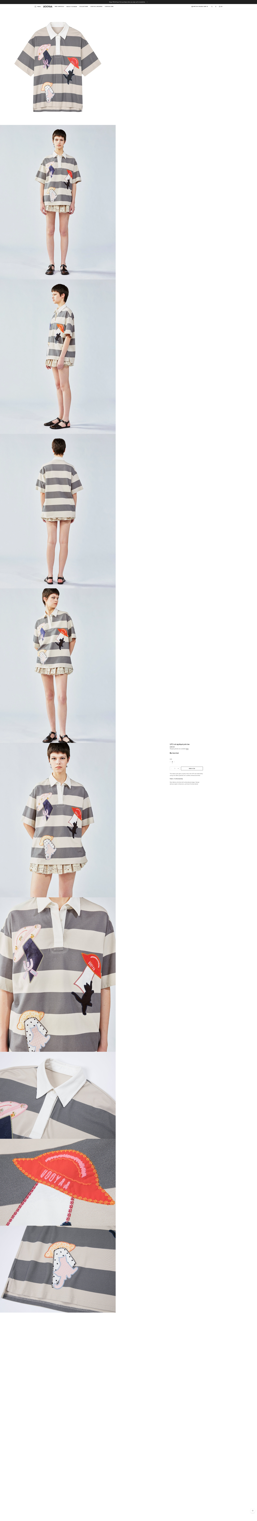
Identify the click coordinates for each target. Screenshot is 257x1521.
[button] (199, 6)
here (187, 748)
